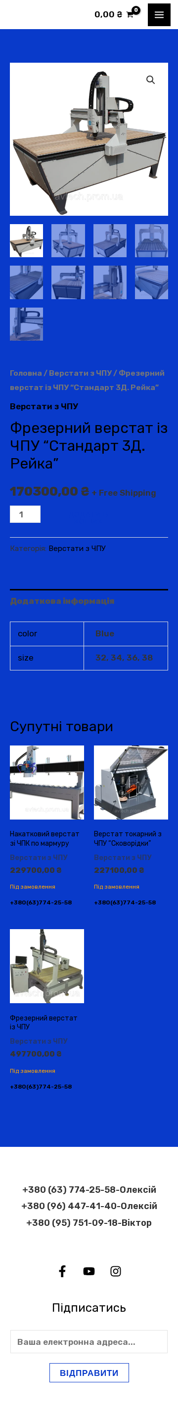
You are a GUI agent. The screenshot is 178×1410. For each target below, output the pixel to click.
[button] (151, 80)
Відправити (89, 1373)
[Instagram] (116, 1271)
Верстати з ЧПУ (80, 373)
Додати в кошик (88, 517)
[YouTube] (89, 1271)
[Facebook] (62, 1271)
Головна (26, 373)
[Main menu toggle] (159, 14)
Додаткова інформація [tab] (62, 601)
